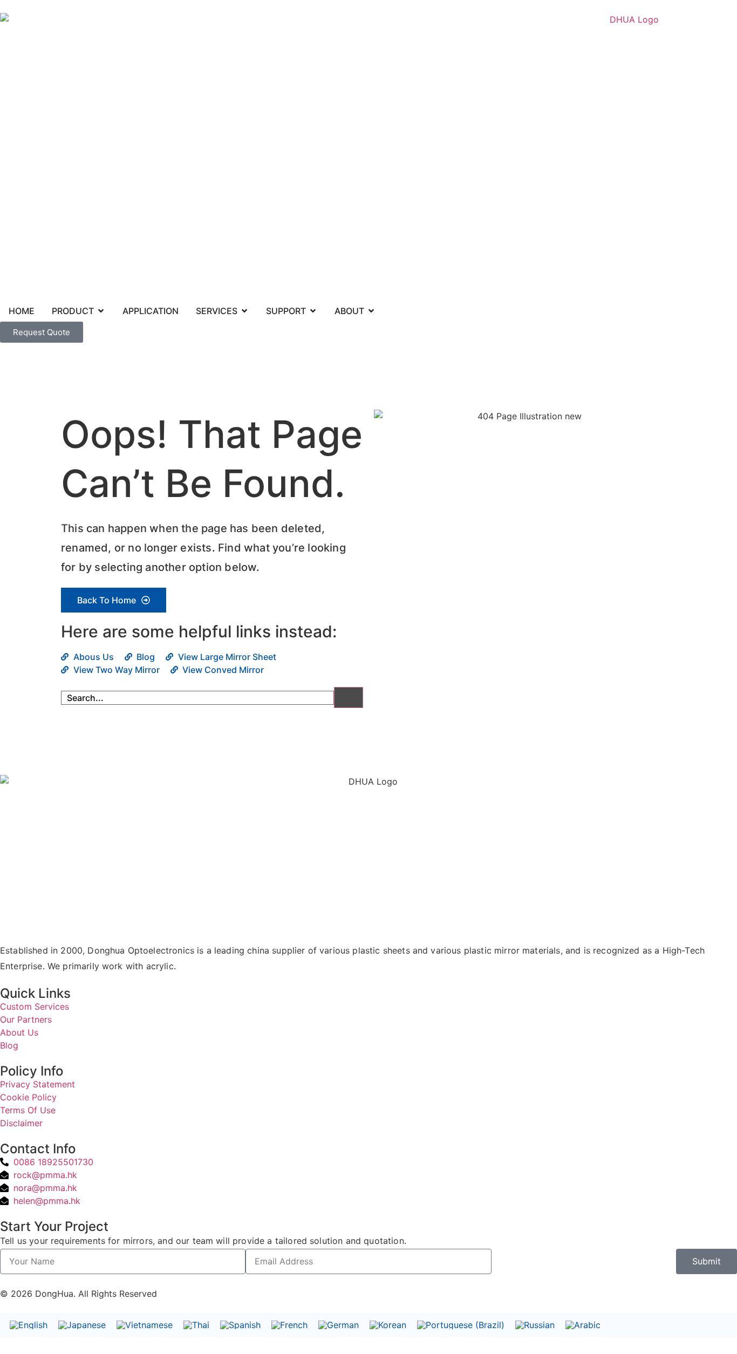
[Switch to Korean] (388, 1325)
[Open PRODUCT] (101, 310)
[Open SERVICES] (244, 310)
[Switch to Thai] (196, 1325)
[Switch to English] (28, 1325)
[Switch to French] (289, 1325)
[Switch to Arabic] (583, 1325)
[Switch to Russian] (535, 1325)
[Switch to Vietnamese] (144, 1325)
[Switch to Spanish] (240, 1325)
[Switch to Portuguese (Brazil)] (461, 1325)
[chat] (3, 1281)
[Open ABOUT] (371, 310)
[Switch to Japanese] (82, 1325)
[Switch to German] (338, 1325)
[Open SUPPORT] (313, 310)
